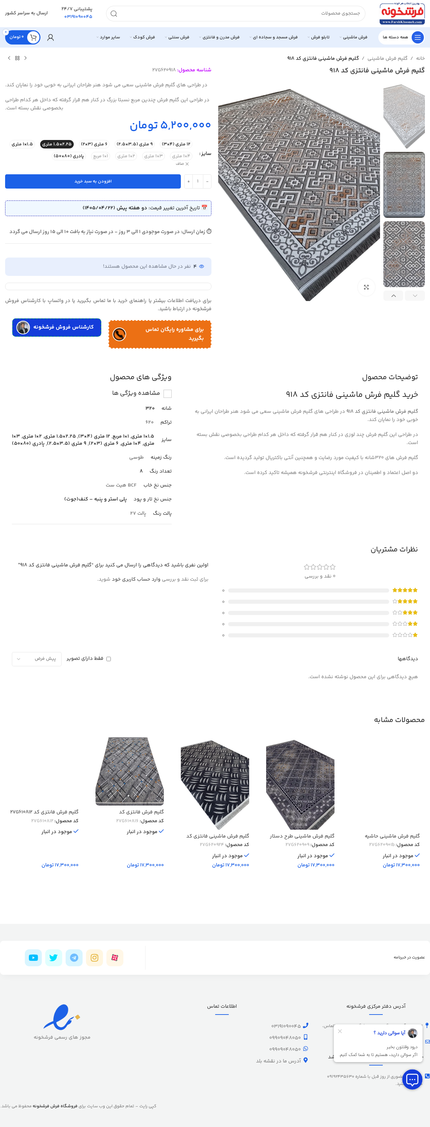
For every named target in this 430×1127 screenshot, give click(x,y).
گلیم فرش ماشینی (387, 59)
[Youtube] (33, 957)
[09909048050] (305, 1037)
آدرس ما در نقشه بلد (278, 1061)
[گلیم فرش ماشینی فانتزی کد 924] (215, 783)
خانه (420, 59)
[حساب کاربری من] (50, 37)
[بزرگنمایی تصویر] (366, 287)
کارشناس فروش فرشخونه (63, 327)
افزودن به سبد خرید (93, 181)
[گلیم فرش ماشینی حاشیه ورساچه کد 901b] (385, 783)
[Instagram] (94, 957)
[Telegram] (74, 957)
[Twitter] (53, 957)
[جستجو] (114, 13)
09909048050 (285, 1038)
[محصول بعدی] (9, 58)
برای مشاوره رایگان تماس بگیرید (174, 334)
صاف (180, 164)
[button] (415, 295)
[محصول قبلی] (25, 58)
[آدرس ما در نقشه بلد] (305, 1060)
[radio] (176, 144)
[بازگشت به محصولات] (17, 58)
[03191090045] (305, 1025)
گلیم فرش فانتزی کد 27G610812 (44, 812)
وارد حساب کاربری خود (136, 579)
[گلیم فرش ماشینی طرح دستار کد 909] (300, 783)
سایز (206, 154)
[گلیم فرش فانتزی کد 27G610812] (44, 771)
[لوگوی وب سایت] (402, 13)
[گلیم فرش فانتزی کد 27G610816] (130, 771)
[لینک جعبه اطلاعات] (77, 13)
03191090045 (286, 1027)
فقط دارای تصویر (85, 659)
